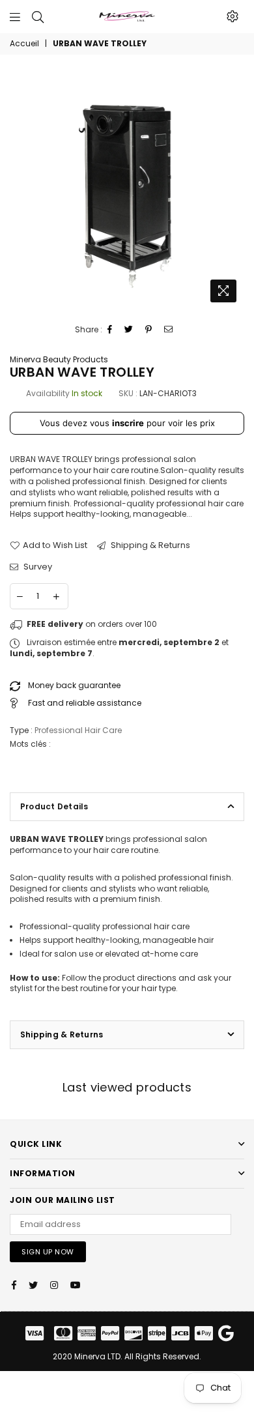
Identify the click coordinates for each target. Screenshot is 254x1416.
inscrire (128, 423)
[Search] (37, 16)
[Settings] (232, 16)
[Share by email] (168, 330)
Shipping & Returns (149, 545)
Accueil (24, 43)
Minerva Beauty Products (59, 359)
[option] (127, 191)
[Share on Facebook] (110, 330)
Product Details (54, 806)
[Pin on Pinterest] (149, 330)
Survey (36, 567)
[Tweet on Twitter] (129, 330)
